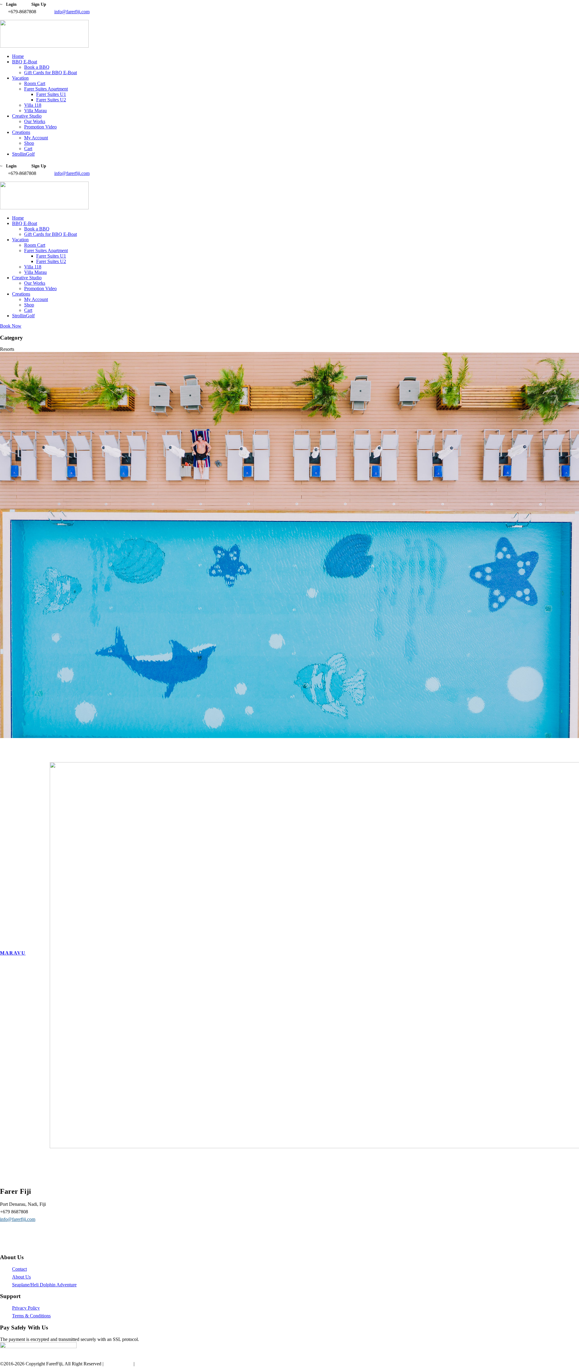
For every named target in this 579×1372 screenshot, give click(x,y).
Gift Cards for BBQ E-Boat (50, 72)
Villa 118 (32, 105)
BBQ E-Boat (24, 61)
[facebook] (2, 17)
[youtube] (5, 17)
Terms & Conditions (31, 1315)
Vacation (20, 78)
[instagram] (9, 17)
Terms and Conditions (157, 1363)
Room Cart (34, 83)
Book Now (10, 325)
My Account (36, 137)
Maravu (13, 952)
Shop (29, 143)
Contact (19, 1269)
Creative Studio (27, 116)
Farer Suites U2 (51, 99)
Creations (21, 132)
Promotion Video (40, 126)
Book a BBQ (36, 67)
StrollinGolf (23, 154)
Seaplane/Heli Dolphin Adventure (44, 1284)
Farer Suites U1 (51, 94)
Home (18, 56)
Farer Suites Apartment (46, 88)
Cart (28, 148)
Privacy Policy (26, 1307)
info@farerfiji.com (72, 11)
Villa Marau (35, 110)
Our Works (34, 121)
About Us (21, 1276)
